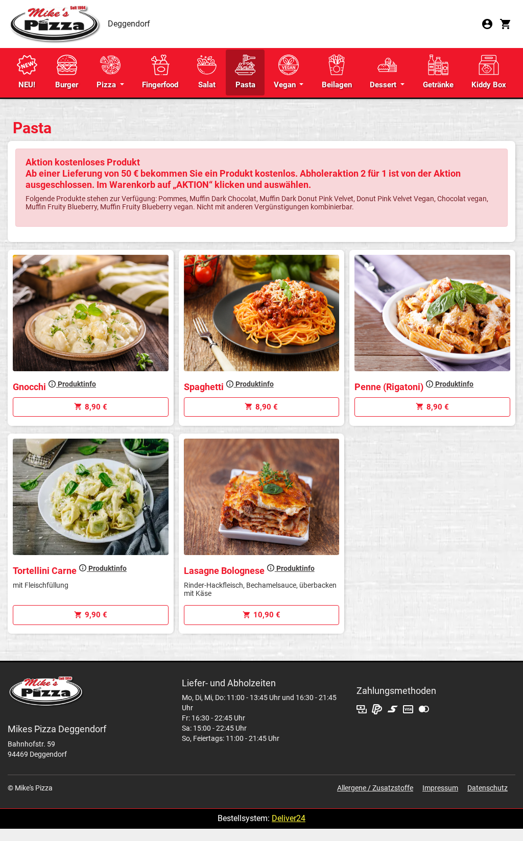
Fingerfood (160, 84)
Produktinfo (76, 384)
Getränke (438, 84)
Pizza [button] (107, 84)
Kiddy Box (488, 84)
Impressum (440, 788)
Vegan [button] (286, 84)
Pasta (245, 84)
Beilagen (337, 84)
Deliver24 (288, 818)
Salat (207, 84)
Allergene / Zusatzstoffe (375, 788)
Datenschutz (487, 788)
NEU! (26, 84)
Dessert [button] (384, 84)
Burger (66, 84)
